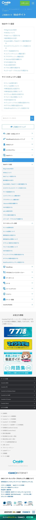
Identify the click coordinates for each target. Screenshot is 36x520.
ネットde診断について (12, 86)
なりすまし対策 (27, 494)
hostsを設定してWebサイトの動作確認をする (18, 42)
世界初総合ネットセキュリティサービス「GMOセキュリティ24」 (17, 482)
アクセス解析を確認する (12, 68)
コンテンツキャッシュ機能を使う (15, 54)
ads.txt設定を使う (10, 65)
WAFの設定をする (10, 100)
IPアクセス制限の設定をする (14, 105)
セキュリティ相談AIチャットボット (10, 487)
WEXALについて (10, 33)
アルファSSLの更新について (13, 97)
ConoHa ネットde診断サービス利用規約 (12, 425)
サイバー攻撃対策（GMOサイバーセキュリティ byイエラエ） (16, 492)
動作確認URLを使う (11, 38)
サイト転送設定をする (12, 51)
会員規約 (4, 413)
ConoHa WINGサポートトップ (17, 9)
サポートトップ (5, 9)
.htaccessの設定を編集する (13, 59)
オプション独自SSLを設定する (14, 94)
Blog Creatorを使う (11, 30)
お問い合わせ (5, 445)
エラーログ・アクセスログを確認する (16, 70)
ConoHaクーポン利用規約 (9, 422)
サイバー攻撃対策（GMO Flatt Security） (11, 494)
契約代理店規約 (6, 433)
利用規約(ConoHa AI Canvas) (10, 428)
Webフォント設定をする (12, 35)
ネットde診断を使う (11, 83)
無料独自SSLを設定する (12, 88)
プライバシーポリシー (8, 448)
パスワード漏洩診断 (6, 485)
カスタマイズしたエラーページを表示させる (18, 47)
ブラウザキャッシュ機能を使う (14, 56)
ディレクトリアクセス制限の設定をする (17, 102)
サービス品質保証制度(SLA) (9, 442)
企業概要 (4, 453)
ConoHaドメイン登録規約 (9, 416)
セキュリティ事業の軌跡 (7, 496)
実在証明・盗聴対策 (6, 490)
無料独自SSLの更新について (13, 91)
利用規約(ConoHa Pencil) (9, 430)
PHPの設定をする (10, 62)
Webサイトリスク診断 (18, 485)
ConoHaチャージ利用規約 (9, 419)
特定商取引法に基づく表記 (9, 436)
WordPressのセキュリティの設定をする (17, 108)
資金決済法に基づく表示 (8, 439)
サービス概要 (5, 456)
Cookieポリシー (6, 450)
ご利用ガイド (29, 9)
